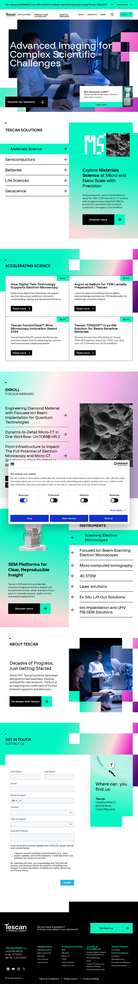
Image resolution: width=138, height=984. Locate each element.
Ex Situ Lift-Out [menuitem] (68, 965)
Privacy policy (71, 978)
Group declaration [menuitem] (119, 965)
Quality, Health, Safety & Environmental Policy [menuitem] (96, 953)
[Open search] (112, 14)
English (124, 14)
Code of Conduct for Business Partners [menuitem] (95, 965)
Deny (29, 518)
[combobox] (126, 14)
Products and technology (41, 15)
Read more (20, 308)
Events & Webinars (64, 15)
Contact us (106, 928)
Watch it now (122, 4)
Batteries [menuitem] (41, 956)
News (81, 14)
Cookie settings (91, 978)
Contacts (92, 14)
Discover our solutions (21, 101)
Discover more (98, 219)
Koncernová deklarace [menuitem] (120, 962)
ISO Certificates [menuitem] (93, 958)
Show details (116, 510)
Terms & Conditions (49, 978)
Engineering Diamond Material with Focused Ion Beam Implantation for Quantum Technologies (32, 415)
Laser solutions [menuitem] (68, 962)
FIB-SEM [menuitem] (65, 953)
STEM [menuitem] (64, 959)
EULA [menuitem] (89, 961)
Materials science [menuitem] (44, 950)
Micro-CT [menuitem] (66, 956)
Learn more (101, 105)
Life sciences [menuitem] (42, 959)
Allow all (108, 518)
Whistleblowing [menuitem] (117, 959)
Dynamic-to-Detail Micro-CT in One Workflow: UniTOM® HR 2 (32, 434)
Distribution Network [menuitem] (119, 953)
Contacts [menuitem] (115, 956)
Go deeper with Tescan (25, 701)
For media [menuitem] (115, 950)
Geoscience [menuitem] (42, 962)
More (103, 14)
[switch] (54, 500)
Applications (24, 14)
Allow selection (69, 518)
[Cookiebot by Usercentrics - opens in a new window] (116, 464)
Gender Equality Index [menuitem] (96, 969)
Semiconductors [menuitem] (44, 953)
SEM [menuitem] (63, 950)
